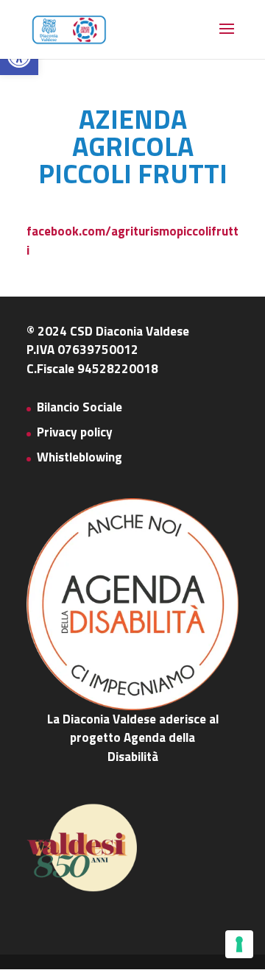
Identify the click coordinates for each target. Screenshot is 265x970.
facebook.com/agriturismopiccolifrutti (132, 241)
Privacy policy (75, 432)
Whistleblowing (79, 457)
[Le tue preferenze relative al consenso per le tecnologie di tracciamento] (239, 944)
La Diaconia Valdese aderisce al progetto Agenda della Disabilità (133, 737)
